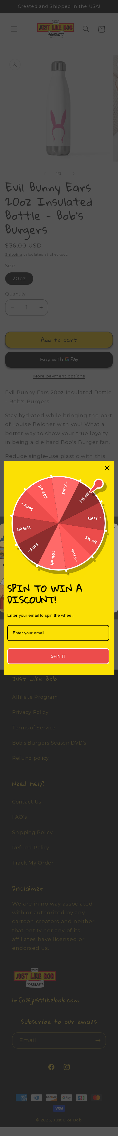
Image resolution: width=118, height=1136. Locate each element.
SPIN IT (58, 656)
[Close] (107, 468)
